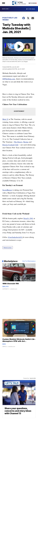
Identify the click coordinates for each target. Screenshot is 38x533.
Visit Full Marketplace (29, 261)
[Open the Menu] (3, 3)
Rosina (25, 142)
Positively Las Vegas (9, 19)
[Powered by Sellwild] (33, 378)
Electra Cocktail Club (10, 144)
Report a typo (8, 247)
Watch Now (32, 3)
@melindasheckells (15, 237)
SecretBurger (7, 190)
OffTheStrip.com (8, 79)
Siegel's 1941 (28, 218)
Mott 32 (5, 119)
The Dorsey (18, 142)
